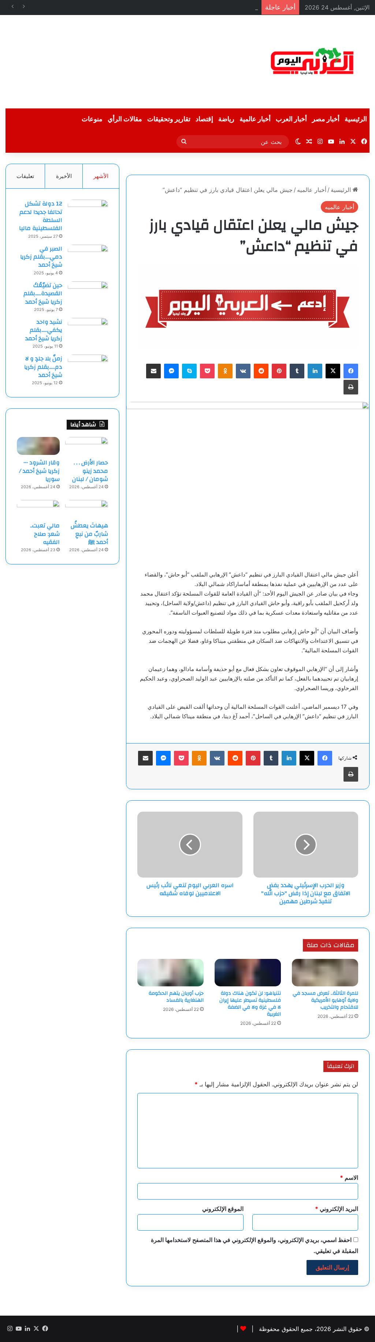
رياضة (226, 119)
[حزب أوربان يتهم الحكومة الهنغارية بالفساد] (170, 972)
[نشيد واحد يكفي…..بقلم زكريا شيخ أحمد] (88, 331)
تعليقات (25, 176)
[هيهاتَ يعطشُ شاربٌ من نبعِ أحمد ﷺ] (86, 509)
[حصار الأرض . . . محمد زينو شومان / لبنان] (86, 446)
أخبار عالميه (311, 189)
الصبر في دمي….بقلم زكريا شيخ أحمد (41, 257)
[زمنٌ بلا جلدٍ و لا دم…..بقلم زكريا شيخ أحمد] (88, 368)
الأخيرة (64, 176)
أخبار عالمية (255, 119)
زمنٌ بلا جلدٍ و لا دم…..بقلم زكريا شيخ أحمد (43, 367)
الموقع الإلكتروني (223, 1208)
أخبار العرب (291, 119)
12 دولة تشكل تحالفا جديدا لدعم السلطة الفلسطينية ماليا (40, 216)
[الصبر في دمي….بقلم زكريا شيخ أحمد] (88, 258)
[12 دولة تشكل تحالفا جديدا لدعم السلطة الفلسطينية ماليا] (88, 213)
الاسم (349, 1177)
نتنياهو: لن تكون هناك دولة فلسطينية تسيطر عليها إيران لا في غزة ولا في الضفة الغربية (250, 1004)
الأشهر (100, 176)
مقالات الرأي (125, 119)
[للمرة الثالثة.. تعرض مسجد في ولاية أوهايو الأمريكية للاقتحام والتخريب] (325, 972)
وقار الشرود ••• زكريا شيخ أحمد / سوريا (202, 7)
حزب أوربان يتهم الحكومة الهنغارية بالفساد (176, 997)
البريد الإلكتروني (336, 1208)
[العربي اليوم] (313, 62)
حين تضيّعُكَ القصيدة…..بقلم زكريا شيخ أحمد (42, 293)
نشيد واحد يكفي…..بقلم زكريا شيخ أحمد (43, 330)
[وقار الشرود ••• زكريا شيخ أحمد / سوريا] (38, 446)
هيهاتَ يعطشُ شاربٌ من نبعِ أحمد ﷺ (89, 534)
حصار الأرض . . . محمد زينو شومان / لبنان (90, 471)
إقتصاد (204, 119)
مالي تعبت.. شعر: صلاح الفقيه (45, 534)
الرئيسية (356, 119)
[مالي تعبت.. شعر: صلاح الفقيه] (38, 509)
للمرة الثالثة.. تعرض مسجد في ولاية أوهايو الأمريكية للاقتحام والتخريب (325, 1000)
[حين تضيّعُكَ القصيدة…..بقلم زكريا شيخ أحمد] (88, 295)
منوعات (92, 119)
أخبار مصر (325, 119)
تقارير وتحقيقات (168, 119)
